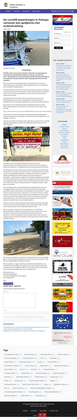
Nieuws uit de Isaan (60, 379)
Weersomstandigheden (53, 398)
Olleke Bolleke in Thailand (17, 6)
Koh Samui (35, 375)
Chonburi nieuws (64, 360)
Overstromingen (41, 383)
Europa (64, 128)
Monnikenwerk (26, 379)
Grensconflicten (53, 368)
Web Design (43, 412)
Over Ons (16, 11)
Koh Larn (24, 375)
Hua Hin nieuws (31, 371)
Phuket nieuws (20, 386)
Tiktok (64, 138)
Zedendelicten (40, 401)
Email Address (58, 33)
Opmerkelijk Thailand (24, 383)
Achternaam (57, 42)
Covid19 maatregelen (12, 364)
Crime (43, 364)
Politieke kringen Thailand (38, 386)
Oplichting (8, 383)
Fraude (41, 368)
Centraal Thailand (64, 126)
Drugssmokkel (10, 368)
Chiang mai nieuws (47, 360)
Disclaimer (26, 11)
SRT (6, 394)
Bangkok (64, 124)
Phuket (7, 386)
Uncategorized (64, 140)
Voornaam (56, 38)
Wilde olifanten (26, 401)
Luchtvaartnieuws (50, 375)
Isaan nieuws (45, 371)
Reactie (6, 291)
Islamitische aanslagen (62, 371)
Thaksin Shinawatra (19, 394)
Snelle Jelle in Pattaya (61, 390)
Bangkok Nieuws (30, 360)
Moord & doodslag (43, 379)
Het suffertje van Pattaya (13, 371)
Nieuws (8, 11)
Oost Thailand (64, 134)
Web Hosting (34, 412)
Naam (5, 310)
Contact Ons (36, 11)
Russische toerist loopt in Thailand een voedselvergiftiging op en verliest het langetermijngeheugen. (64, 95)
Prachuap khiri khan (11, 390)
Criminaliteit (55, 364)
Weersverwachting (11, 401)
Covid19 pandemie (30, 364)
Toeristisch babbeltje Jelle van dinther (42, 394)
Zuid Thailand (64, 146)
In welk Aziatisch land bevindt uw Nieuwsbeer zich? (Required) (23, 316)
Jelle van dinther (10, 375)
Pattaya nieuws (56, 383)
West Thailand (64, 144)
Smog (47, 390)
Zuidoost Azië (64, 147)
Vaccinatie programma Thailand (14, 398)
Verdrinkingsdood (34, 398)
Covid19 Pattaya (8, 283)
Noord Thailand (64, 130)
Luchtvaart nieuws (11, 379)
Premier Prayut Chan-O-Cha (31, 390)
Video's (64, 142)
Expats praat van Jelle (26, 368)
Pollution (54, 386)
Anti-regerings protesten (12, 360)
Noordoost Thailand (64, 132)
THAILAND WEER (63, 347)
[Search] (73, 11)
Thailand (64, 136)
